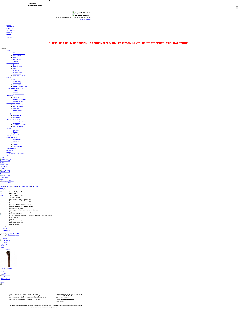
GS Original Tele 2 (5, 172)
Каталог (9, 25)
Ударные (9, 135)
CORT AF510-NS (5, 279)
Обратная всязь (11, 30)
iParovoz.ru (59, 307)
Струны (9, 77)
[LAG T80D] (1, 195)
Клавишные (10, 95)
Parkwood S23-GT (5, 161)
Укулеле (9, 155)
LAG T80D (35, 186)
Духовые (9, 128)
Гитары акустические (25, 186)
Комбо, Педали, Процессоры (15, 88)
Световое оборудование (13, 119)
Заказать (5, 228)
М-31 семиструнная (13, 235)
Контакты (9, 37)
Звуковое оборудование (13, 103)
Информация (10, 26)
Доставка (9, 32)
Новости (9, 34)
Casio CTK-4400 (4, 177)
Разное (9, 152)
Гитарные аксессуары (13, 63)
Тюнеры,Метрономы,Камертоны (15, 154)
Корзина (2, 188)
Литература (10, 150)
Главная (2, 186)
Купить (2, 247)
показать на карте (85, 19)
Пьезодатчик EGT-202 (6, 183)
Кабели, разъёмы (11, 148)
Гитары (8, 50)
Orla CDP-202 (3, 166)
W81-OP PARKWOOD (7, 268)
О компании (10, 28)
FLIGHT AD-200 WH (13, 233)
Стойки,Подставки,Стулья (14, 137)
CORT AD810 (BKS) (4, 245)
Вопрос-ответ (10, 36)
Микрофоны (10, 114)
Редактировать (7, 230)
